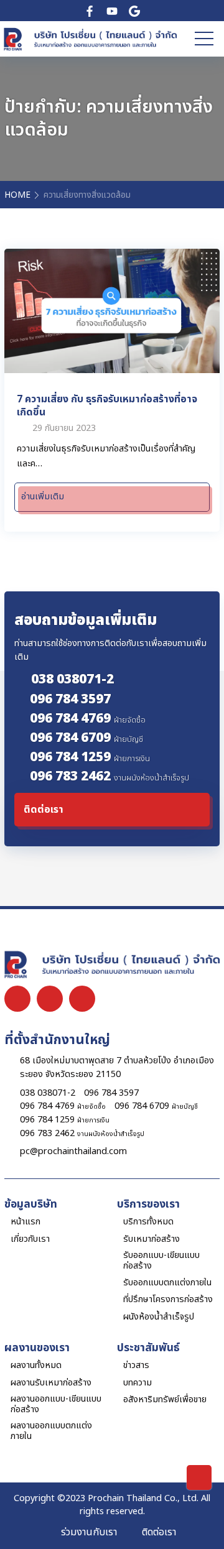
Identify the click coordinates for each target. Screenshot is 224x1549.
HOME (17, 195)
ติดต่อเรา (159, 1532)
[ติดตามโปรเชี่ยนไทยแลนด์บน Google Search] (134, 10)
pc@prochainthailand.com (73, 1151)
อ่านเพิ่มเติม (42, 496)
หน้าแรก (25, 1221)
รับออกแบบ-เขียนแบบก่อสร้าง (161, 1261)
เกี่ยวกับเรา (30, 1239)
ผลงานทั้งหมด (36, 1365)
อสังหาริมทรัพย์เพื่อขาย (165, 1399)
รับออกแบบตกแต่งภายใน (167, 1282)
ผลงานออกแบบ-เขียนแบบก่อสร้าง (56, 1404)
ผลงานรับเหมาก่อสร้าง (51, 1382)
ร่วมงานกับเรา (89, 1532)
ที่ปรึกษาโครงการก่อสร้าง (168, 1299)
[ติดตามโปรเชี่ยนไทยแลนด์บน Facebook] (89, 10)
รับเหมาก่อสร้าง (151, 1239)
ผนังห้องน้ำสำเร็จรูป (158, 1316)
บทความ (137, 1382)
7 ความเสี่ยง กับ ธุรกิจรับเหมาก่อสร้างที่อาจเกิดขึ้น (107, 405)
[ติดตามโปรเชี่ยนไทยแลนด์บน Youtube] (112, 10)
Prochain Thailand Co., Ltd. (143, 1498)
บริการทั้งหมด (148, 1221)
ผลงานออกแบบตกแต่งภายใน (51, 1431)
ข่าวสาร (136, 1365)
